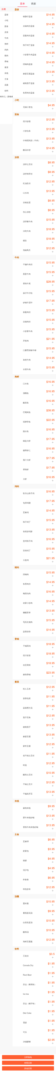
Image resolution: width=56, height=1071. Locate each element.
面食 (6, 26)
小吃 (6, 20)
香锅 (6, 61)
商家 (33, 3)
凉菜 (6, 32)
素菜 (6, 67)
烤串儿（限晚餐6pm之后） (6, 96)
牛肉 (6, 38)
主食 (6, 79)
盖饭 (6, 14)
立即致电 (28, 1057)
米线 (6, 73)
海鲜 (6, 43)
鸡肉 (6, 49)
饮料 (6, 90)
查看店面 (28, 1062)
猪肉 (6, 55)
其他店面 (28, 1068)
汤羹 (6, 84)
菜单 (22, 3)
